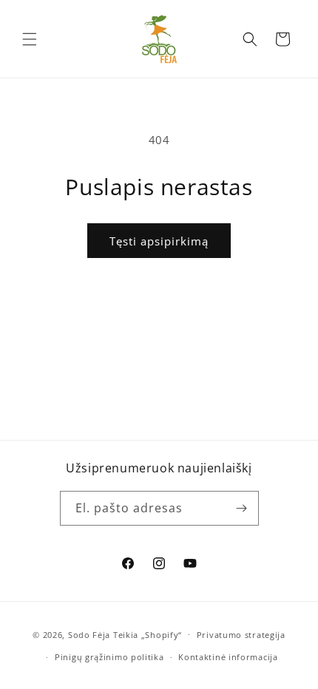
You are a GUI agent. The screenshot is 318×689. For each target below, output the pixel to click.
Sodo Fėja (90, 633)
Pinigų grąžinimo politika (109, 656)
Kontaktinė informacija (227, 656)
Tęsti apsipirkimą (159, 241)
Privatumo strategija (241, 634)
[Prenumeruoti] (242, 508)
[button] (29, 39)
